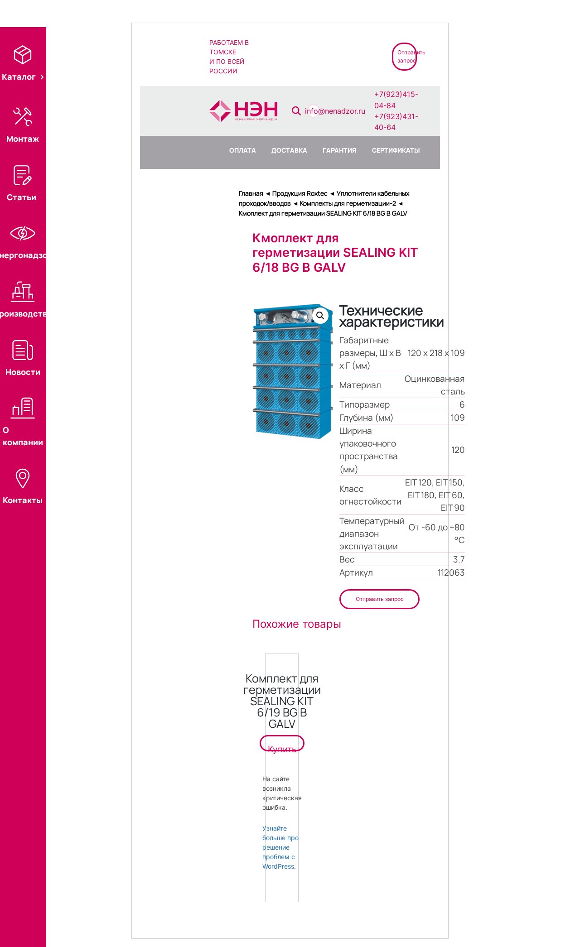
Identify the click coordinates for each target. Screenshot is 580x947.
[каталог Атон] (313, 55)
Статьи (21, 197)
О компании (23, 435)
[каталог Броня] (345, 55)
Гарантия (339, 150)
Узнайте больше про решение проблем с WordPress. (280, 847)
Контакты (23, 500)
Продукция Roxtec (300, 193)
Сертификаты (396, 150)
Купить (282, 747)
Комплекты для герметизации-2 (348, 203)
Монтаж (22, 138)
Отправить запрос (380, 599)
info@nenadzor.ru (335, 110)
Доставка (289, 150)
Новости (22, 371)
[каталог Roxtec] (280, 55)
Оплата (242, 150)
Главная (251, 193)
